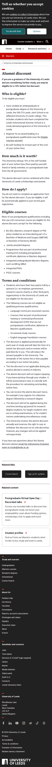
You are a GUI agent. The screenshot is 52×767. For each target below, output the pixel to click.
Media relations (8, 669)
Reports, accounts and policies (15, 613)
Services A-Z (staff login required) (16, 658)
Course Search (11, 473)
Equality (5, 621)
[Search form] (47, 41)
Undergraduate (8, 565)
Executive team (8, 625)
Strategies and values (11, 617)
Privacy (5, 736)
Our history (6, 602)
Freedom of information (12, 748)
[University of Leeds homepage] (4, 41)
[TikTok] (37, 723)
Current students (25, 42)
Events (5, 633)
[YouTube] (17, 723)
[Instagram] (24, 723)
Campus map (7, 598)
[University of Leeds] (16, 762)
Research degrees (9, 573)
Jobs (4, 650)
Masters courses (9, 569)
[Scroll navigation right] (49, 49)
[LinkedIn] (10, 723)
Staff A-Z (6, 677)
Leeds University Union (11, 685)
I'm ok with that (13, 31)
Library (5, 662)
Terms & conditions (10, 744)
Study (18, 48)
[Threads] (44, 723)
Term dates (7, 654)
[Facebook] (3, 723)
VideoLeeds (7, 673)
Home (9, 48)
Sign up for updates (36, 473)
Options (37, 31)
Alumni (4, 666)
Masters (10, 56)
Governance (7, 610)
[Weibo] (30, 723)
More (39, 42)
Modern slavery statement (13, 751)
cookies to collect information (24, 14)
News (4, 629)
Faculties (6, 606)
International (7, 577)
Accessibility (7, 740)
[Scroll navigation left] (3, 49)
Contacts (6, 681)
